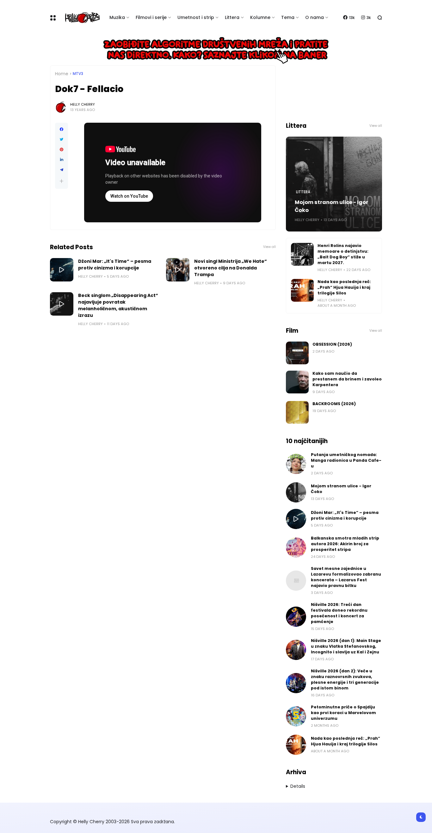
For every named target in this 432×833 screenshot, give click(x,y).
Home (61, 74)
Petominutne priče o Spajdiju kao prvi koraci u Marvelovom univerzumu (343, 712)
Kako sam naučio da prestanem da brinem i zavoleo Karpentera (347, 379)
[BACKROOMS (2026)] (297, 412)
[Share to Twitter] (61, 139)
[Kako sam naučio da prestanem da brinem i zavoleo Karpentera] (297, 382)
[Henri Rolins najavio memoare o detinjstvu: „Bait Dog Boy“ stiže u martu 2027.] (302, 254)
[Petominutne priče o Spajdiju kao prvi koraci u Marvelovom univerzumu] (296, 716)
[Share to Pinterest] (61, 149)
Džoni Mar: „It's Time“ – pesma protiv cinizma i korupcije (114, 264)
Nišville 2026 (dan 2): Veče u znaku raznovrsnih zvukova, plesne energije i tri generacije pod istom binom (345, 679)
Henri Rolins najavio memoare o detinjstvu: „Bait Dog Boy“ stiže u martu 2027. (343, 254)
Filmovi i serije (151, 17)
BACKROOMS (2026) (334, 403)
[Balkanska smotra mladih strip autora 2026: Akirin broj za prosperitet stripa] (296, 547)
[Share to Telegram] (61, 170)
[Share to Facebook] (61, 129)
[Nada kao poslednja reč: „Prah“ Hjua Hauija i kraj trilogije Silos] (302, 290)
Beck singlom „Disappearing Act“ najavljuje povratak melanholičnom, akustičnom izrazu (118, 305)
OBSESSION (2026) (332, 344)
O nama (314, 17)
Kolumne (260, 17)
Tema (287, 17)
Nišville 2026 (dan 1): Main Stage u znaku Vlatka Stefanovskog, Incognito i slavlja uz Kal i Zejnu (346, 646)
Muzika (117, 17)
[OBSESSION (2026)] (297, 353)
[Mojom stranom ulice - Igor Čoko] (296, 492)
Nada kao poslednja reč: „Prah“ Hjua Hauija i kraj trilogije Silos (344, 287)
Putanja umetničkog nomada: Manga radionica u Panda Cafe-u (346, 460)
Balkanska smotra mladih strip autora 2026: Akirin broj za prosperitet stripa (345, 543)
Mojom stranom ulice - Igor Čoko (331, 206)
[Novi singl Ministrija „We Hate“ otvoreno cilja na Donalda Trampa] (177, 269)
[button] (61, 181)
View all (269, 246)
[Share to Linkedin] (61, 160)
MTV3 (78, 73)
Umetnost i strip (195, 17)
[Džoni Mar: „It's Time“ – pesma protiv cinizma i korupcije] (61, 269)
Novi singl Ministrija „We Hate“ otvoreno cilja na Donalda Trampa (230, 268)
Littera (232, 17)
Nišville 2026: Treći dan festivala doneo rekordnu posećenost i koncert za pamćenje (339, 613)
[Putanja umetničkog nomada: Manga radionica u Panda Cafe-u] (296, 464)
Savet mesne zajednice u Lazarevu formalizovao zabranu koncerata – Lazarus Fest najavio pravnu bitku (346, 577)
